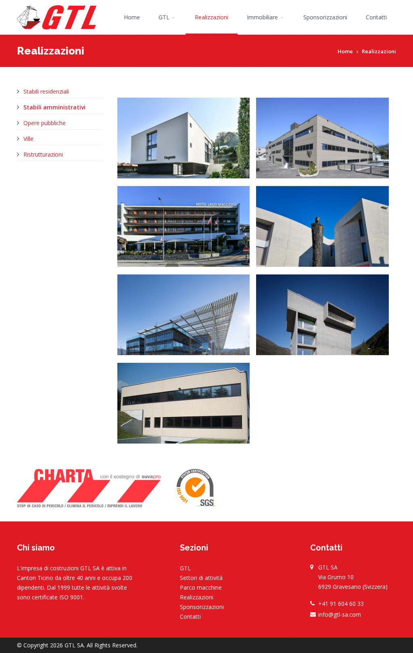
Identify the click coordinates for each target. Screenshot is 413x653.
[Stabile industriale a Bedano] (322, 144)
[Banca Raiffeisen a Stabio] (322, 232)
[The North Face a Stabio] (183, 320)
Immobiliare (263, 17)
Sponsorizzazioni (325, 17)
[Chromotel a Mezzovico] (322, 320)
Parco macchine (201, 587)
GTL (165, 17)
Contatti (376, 17)
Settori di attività (201, 578)
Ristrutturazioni (43, 154)
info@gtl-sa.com (339, 614)
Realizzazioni (211, 17)
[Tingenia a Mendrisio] (183, 144)
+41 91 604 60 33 (341, 603)
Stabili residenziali (46, 91)
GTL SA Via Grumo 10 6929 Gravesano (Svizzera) (353, 576)
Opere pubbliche (44, 123)
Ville (28, 138)
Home (132, 17)
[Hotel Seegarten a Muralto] (183, 232)
